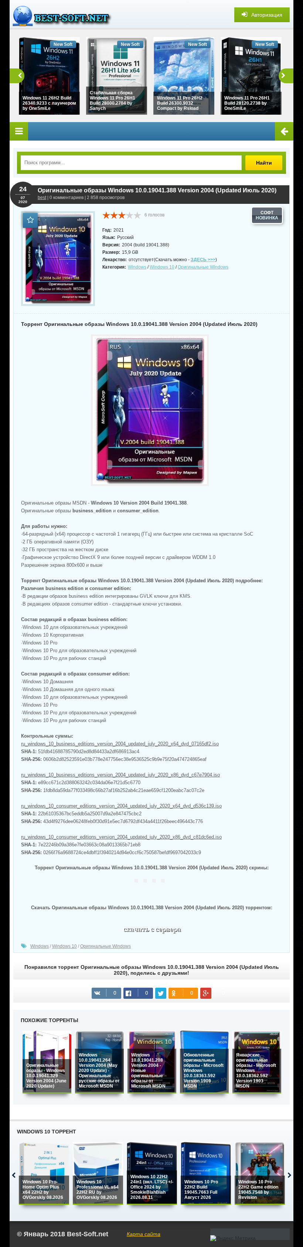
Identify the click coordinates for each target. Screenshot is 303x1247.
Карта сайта (143, 1234)
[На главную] (65, 15)
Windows (137, 267)
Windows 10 (162, 267)
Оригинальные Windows (203, 267)
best (42, 197)
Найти (264, 163)
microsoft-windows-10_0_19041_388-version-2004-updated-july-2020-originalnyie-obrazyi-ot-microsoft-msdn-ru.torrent (151, 930)
